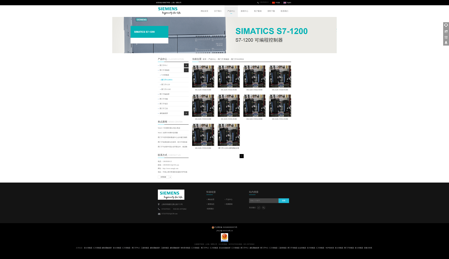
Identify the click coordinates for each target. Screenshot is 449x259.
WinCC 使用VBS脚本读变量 (168, 133)
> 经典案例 (228, 204)
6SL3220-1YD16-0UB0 (229, 119)
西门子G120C (166, 89)
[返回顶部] (446, 44)
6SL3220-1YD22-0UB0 (254, 90)
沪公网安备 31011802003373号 (225, 227)
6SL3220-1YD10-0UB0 (203, 148)
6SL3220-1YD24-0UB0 (229, 90)
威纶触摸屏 (164, 113)
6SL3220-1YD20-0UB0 (280, 90)
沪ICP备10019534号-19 (224, 231)
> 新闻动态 (210, 204)
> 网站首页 (210, 199)
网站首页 (204, 11)
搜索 (283, 200)
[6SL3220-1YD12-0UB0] (280, 106)
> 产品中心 (228, 199)
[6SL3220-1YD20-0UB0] (280, 76)
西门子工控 (164, 108)
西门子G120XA (237, 59)
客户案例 (258, 11)
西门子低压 (164, 104)
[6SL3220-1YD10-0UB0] (203, 135)
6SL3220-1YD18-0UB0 (203, 119)
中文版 (278, 2)
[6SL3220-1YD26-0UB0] (203, 76)
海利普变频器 (185, 248)
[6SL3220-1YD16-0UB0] (229, 106)
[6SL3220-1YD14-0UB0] (254, 106)
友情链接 (163, 177)
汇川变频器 (97, 248)
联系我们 (284, 11)
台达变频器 (302, 248)
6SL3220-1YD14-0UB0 (254, 119)
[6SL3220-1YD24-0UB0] (229, 76)
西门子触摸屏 (164, 94)
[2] (224, 35)
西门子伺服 (164, 99)
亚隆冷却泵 (368, 248)
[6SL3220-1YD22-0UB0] (254, 76)
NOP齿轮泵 (330, 248)
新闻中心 (244, 11)
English (289, 2)
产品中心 (231, 11)
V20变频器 (165, 75)
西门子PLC (164, 65)
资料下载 (271, 11)
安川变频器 (311, 248)
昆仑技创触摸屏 (224, 248)
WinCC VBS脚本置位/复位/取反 (169, 128)
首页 (204, 59)
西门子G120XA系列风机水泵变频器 (228, 149)
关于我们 (218, 11)
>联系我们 (210, 209)
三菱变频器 (145, 248)
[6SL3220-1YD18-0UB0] (203, 106)
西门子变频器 (223, 59)
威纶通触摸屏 (107, 248)
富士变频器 (88, 248)
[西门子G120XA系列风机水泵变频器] (229, 135)
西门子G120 (165, 84)
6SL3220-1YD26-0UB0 (203, 90)
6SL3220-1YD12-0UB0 (280, 119)
